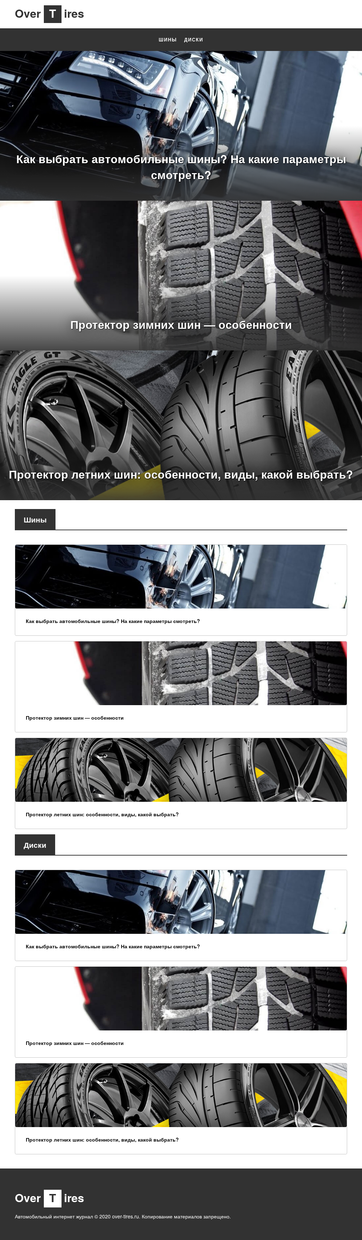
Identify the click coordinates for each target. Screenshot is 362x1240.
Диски (193, 39)
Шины (168, 39)
